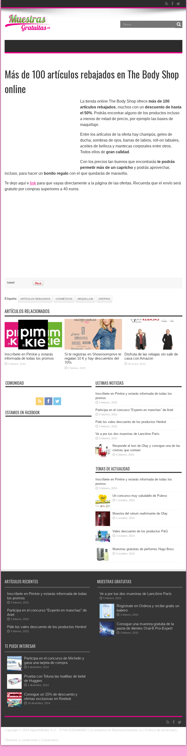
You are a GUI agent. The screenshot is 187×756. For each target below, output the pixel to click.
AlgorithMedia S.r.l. (43, 730)
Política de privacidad (160, 730)
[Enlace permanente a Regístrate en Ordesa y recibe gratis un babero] (107, 617)
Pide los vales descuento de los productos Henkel (130, 422)
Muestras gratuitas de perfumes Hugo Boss (143, 549)
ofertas (104, 298)
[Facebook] (172, 4)
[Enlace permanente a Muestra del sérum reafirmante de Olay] (102, 525)
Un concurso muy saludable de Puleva (139, 496)
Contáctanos (50, 740)
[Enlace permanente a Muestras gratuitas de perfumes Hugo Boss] (102, 560)
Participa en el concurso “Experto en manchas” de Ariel (134, 410)
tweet (11, 282)
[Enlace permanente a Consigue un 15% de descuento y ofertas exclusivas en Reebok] (14, 706)
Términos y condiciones (21, 740)
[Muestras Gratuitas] (28, 28)
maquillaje (85, 298)
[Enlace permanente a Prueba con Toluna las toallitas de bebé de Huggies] (14, 687)
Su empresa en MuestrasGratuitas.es (116, 730)
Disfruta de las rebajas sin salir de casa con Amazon (151, 356)
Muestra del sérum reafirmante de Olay (140, 513)
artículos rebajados (35, 298)
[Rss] (166, 4)
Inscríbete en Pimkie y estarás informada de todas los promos (29, 356)
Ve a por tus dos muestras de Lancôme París (127, 434)
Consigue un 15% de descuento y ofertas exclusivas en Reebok (50, 696)
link (33, 183)
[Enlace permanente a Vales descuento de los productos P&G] (102, 543)
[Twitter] (178, 4)
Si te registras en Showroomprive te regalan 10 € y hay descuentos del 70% (93, 358)
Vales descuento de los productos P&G (140, 531)
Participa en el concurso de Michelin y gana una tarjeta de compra (54, 660)
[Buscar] (178, 24)
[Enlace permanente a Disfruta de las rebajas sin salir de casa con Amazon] (153, 348)
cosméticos (64, 298)
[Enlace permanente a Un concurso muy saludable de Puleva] (102, 507)
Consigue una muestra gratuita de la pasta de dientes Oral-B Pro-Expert (145, 626)
